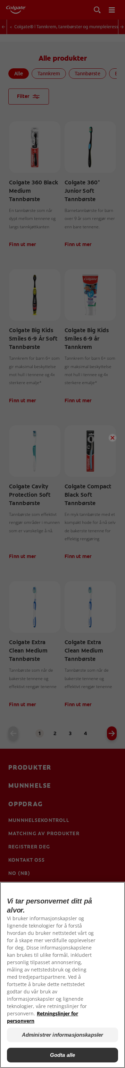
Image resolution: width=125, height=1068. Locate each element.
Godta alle (62, 1055)
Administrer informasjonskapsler (62, 1035)
